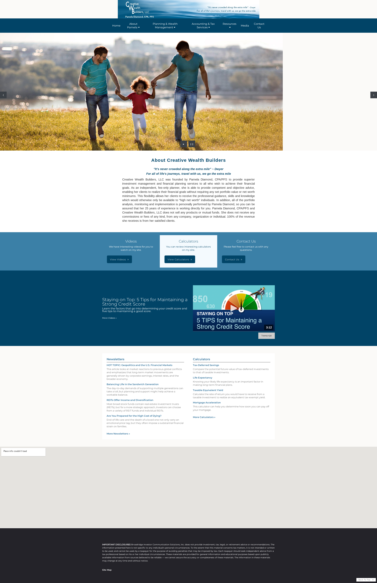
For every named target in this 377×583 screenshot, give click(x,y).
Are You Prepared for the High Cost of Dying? (134, 415)
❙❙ (192, 144)
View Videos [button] (118, 259)
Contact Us (259, 25)
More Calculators (204, 417)
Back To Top (364, 580)
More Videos (109, 318)
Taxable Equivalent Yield (208, 390)
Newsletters (115, 359)
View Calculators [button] (178, 259)
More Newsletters (118, 433)
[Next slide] (373, 95)
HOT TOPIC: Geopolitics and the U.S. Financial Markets (139, 365)
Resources (229, 23)
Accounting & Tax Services (203, 25)
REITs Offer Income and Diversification (130, 400)
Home (116, 25)
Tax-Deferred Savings (206, 365)
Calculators (201, 359)
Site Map (107, 570)
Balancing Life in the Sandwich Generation (133, 384)
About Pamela (132, 25)
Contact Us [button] (232, 259)
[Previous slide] (3, 95)
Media (245, 25)
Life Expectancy (202, 377)
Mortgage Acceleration (207, 402)
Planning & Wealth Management (165, 25)
